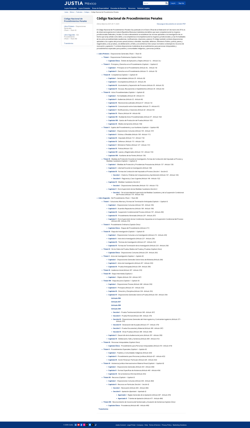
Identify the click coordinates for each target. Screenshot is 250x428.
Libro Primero (104, 54)
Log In (173, 3)
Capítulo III (112, 85)
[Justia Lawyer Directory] (95, 425)
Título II (106, 64)
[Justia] (73, 3)
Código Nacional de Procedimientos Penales (75, 19)
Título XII (107, 377)
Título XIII (107, 402)
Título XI (106, 363)
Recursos (131, 8)
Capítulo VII (112, 117)
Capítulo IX (112, 124)
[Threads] (87, 425)
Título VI (106, 159)
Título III (106, 75)
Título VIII (107, 281)
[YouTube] (78, 425)
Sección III (117, 319)
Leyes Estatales (84, 8)
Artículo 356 (116, 298)
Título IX (106, 342)
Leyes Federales (70, 8)
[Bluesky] (90, 425)
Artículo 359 (116, 309)
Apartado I (122, 395)
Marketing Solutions (180, 425)
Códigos (86, 12)
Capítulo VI (112, 113)
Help (146, 425)
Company (140, 425)
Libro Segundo (104, 198)
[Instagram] (84, 425)
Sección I (116, 175)
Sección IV (117, 325)
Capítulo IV (112, 89)
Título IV (106, 92)
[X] (93, 425)
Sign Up (181, 3)
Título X (106, 349)
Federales (79, 12)
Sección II (116, 178)
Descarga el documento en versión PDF (171, 24)
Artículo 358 (116, 305)
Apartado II (122, 398)
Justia (66, 12)
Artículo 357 (116, 302)
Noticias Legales (143, 8)
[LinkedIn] (76, 425)
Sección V (116, 328)
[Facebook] (81, 425)
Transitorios (103, 409)
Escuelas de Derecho (118, 8)
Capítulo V (112, 110)
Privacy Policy (167, 425)
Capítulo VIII (113, 120)
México (72, 12)
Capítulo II (112, 71)
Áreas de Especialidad (100, 8)
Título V (106, 127)
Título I (106, 57)
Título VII (107, 274)
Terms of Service (155, 425)
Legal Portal (131, 425)
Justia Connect (121, 425)
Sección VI (117, 332)
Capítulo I (112, 68)
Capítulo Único (114, 61)
